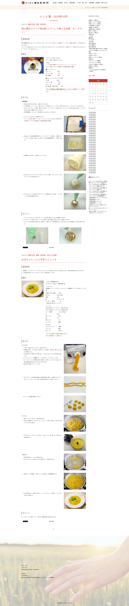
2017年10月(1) (92, 121)
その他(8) (91, 41)
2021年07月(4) (92, 112)
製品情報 (60, 2)
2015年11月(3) (92, 142)
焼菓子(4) (91, 68)
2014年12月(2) (92, 156)
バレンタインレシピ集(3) (95, 62)
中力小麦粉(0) (92, 45)
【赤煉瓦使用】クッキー (95, 199)
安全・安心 (84, 2)
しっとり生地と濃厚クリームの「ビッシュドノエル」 (38, 119)
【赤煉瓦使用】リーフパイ (95, 203)
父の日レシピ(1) (93, 55)
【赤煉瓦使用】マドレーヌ (95, 201)
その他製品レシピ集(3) (94, 25)
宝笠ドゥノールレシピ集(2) (95, 57)
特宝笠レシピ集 (31, 24)
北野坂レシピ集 (31, 255)
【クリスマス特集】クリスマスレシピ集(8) (98, 51)
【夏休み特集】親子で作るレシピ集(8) (98, 48)
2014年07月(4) (92, 162)
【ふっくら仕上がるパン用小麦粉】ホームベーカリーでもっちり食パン (98, 191)
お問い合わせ (104, 2)
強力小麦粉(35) (92, 47)
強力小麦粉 (43, 255)
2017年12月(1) (92, 119)
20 (100, 96)
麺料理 (37, 255)
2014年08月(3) (92, 160)
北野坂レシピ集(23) (93, 27)
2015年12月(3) (92, 140)
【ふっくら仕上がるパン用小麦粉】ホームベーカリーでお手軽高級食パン (98, 195)
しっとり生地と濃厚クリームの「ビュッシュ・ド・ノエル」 (60, 64)
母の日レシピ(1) (93, 53)
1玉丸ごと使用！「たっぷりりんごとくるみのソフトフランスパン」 (97, 212)
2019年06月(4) (92, 116)
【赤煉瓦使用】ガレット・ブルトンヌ (98, 197)
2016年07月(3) (92, 132)
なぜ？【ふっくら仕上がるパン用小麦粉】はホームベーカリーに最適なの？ (98, 182)
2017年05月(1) (92, 123)
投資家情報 (91, 2)
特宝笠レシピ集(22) (93, 20)
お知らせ (66, 2)
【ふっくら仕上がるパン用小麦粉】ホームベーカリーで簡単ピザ (98, 188)
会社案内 (55, 2)
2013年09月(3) (92, 171)
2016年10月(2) (92, 126)
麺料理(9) (91, 38)
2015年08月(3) (92, 148)
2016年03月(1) (92, 137)
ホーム (86, 7)
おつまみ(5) (91, 40)
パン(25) (91, 36)
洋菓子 (37, 24)
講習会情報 (72, 2)
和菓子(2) (91, 59)
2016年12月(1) (92, 124)
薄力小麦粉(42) (92, 43)
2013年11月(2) (92, 167)
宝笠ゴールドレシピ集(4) (95, 22)
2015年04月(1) (92, 155)
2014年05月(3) (92, 164)
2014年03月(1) (92, 165)
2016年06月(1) (92, 133)
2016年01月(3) (92, 139)
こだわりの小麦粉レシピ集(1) (96, 64)
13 (100, 93)
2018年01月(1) (92, 117)
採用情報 (97, 2)
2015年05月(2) (92, 153)
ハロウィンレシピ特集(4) (95, 61)
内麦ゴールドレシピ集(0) (95, 24)
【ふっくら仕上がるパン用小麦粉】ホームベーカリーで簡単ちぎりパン (98, 185)
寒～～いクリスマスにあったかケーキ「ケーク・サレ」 (98, 208)
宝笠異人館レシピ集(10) (94, 29)
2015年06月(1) (92, 151)
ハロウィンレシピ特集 (51, 255)
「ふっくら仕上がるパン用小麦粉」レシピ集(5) (98, 70)
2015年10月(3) (92, 144)
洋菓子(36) (91, 34)
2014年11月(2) (92, 158)
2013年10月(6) (92, 169)
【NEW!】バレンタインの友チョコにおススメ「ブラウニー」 (97, 205)
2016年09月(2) (92, 128)
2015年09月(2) (92, 146)
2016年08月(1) (92, 130)
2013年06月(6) (92, 172)
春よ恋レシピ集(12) (93, 32)
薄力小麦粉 (43, 24)
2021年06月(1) (92, 114)
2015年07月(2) (92, 149)
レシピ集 (78, 2)
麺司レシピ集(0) (93, 31)
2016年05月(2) (92, 135)
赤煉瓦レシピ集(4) (93, 66)
